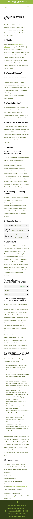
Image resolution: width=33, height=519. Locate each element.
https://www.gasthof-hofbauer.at (18, 486)
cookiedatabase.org (9, 496)
